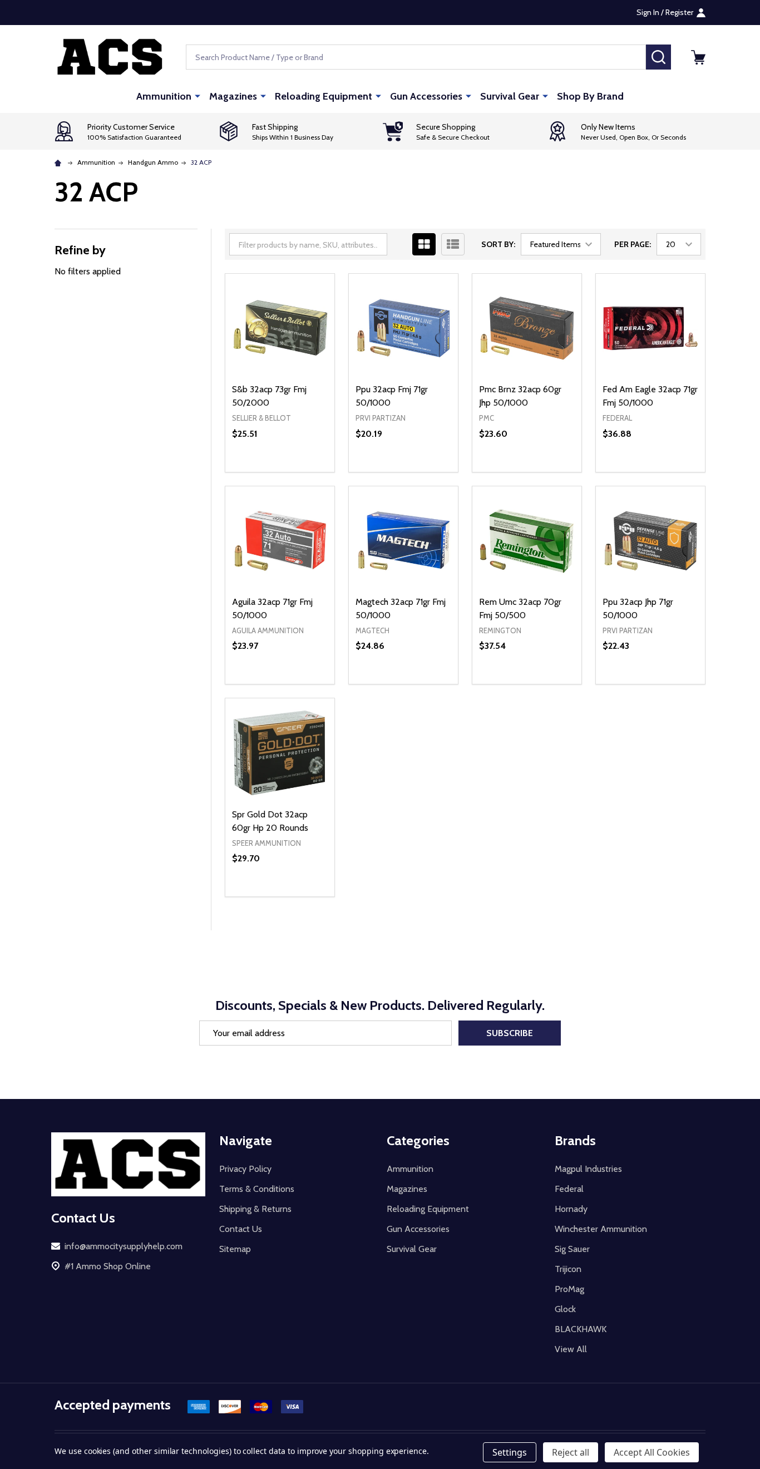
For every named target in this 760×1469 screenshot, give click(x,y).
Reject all (570, 1452)
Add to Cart (423, 472)
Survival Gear (509, 96)
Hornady (571, 1209)
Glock (565, 1309)
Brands (575, 1140)
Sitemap (235, 1249)
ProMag (569, 1289)
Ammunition (163, 96)
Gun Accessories (426, 96)
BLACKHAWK (580, 1329)
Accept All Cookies (652, 1452)
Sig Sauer (572, 1249)
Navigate (245, 1140)
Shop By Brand (590, 96)
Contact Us (240, 1229)
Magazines (233, 96)
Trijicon (568, 1269)
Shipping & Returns (255, 1209)
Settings (509, 1452)
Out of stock (279, 472)
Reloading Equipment (323, 96)
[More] (197, 95)
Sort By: (498, 244)
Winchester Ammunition (601, 1229)
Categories (418, 1140)
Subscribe (509, 1033)
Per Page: (632, 244)
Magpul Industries (588, 1169)
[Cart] (698, 57)
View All (571, 1349)
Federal (569, 1189)
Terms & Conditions (256, 1189)
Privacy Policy (245, 1169)
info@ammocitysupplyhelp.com (123, 1246)
